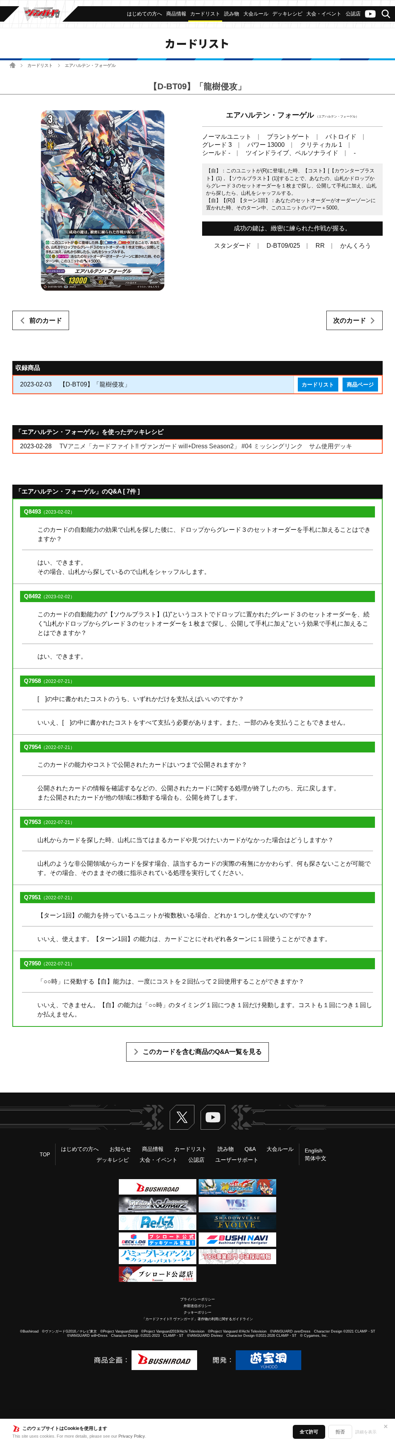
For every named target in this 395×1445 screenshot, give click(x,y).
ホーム (12, 65)
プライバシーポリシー (197, 1299)
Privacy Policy (131, 1436)
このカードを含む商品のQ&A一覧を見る (202, 1051)
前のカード (45, 320)
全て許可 (309, 1432)
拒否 (340, 1432)
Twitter (182, 1117)
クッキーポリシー (197, 1312)
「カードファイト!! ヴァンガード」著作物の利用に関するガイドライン (197, 1319)
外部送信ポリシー (197, 1306)
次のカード (349, 320)
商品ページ (360, 384)
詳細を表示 (365, 1432)
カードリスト (40, 65)
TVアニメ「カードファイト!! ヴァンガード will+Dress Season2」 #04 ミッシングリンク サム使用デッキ (205, 446)
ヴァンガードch (370, 14)
